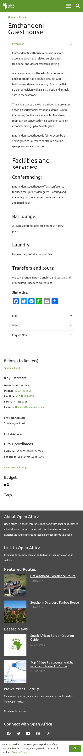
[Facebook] (9, 733)
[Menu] (68, 6)
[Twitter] (18, 733)
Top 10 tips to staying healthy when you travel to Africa (51, 664)
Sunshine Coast (12, 368)
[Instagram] (47, 733)
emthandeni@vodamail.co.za (28, 407)
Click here (9, 555)
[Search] (77, 6)
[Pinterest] (38, 733)
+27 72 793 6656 (22, 391)
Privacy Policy (19, 752)
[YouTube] (28, 733)
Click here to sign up (15, 711)
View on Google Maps (16, 467)
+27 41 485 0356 (25, 396)
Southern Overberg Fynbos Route (54, 602)
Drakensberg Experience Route (53, 576)
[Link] (8, 6)
